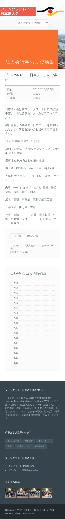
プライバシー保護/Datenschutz (24, 470)
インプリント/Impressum (21, 466)
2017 (16, 328)
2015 (16, 338)
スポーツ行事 (13, 441)
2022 (16, 303)
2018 (16, 323)
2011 (16, 358)
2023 (16, 298)
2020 (16, 313)
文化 (10, 446)
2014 (16, 343)
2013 (16, 348)
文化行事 (29, 441)
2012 (16, 353)
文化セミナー (44, 441)
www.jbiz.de (28, 513)
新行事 (17, 236)
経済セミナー (23, 446)
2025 (16, 288)
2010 (16, 363)
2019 (16, 318)
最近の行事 (32, 236)
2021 (16, 308)
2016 (16, 333)
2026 (16, 283)
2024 (16, 293)
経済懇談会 (39, 446)
